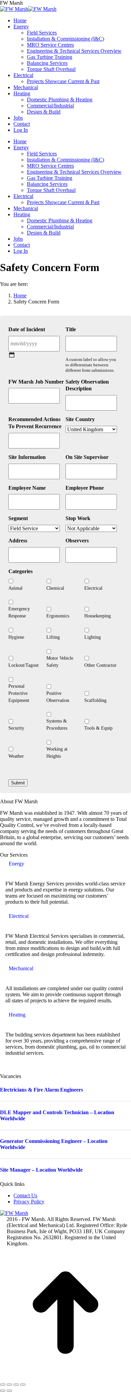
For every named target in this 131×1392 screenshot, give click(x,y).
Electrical (93, 588)
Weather (16, 756)
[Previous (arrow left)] (2, 1391)
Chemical (55, 588)
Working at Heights (57, 753)
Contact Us (25, 1195)
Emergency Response (19, 612)
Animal (15, 588)
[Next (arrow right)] (9, 1391)
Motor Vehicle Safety (59, 662)
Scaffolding (95, 700)
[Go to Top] (65, 1376)
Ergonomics (57, 615)
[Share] (9, 1385)
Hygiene (16, 637)
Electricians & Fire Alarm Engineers (41, 1090)
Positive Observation (57, 697)
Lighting (92, 637)
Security (16, 728)
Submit (18, 782)
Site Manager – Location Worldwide (41, 1170)
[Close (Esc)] (2, 1385)
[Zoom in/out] (23, 1385)
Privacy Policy (28, 1201)
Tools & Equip (98, 728)
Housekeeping (97, 615)
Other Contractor (100, 665)
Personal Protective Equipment (18, 693)
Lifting (53, 637)
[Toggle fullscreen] (16, 1385)
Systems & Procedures (56, 724)
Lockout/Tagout (23, 665)
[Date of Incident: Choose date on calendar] (11, 354)
